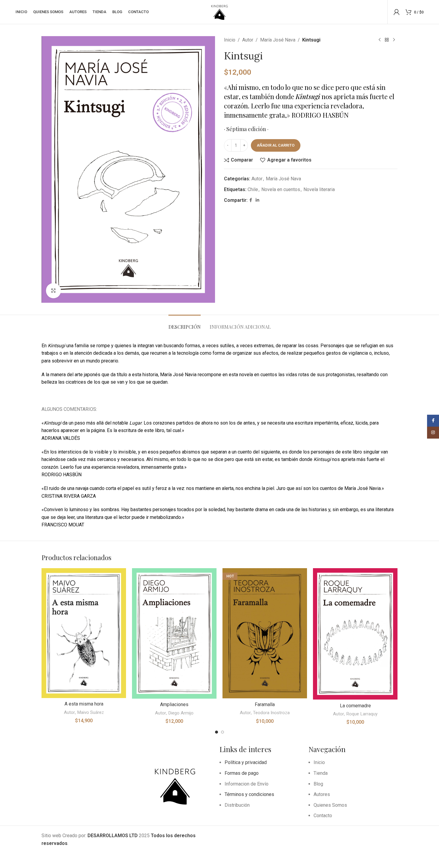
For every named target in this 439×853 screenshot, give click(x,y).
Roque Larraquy (361, 714)
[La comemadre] (355, 634)
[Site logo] (219, 11)
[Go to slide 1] (216, 732)
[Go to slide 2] (222, 732)
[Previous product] (379, 40)
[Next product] (393, 40)
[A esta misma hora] (84, 633)
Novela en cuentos (280, 189)
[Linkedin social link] (257, 200)
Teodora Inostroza (271, 712)
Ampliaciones (174, 704)
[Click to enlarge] (53, 290)
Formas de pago (242, 773)
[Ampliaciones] (174, 633)
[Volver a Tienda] (386, 40)
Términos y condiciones (249, 794)
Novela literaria (319, 189)
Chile (253, 189)
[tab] (184, 324)
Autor (247, 40)
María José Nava (277, 40)
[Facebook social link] (251, 200)
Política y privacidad (246, 762)
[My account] (397, 12)
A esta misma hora (84, 704)
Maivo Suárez (90, 712)
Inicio (229, 40)
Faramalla (265, 704)
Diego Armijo (181, 713)
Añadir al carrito (275, 145)
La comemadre (355, 705)
